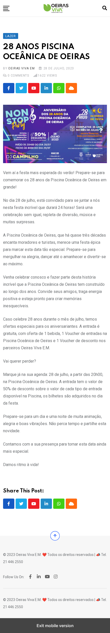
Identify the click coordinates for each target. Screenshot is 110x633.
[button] (6, 8)
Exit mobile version (55, 625)
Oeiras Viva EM (21, 68)
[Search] (104, 8)
